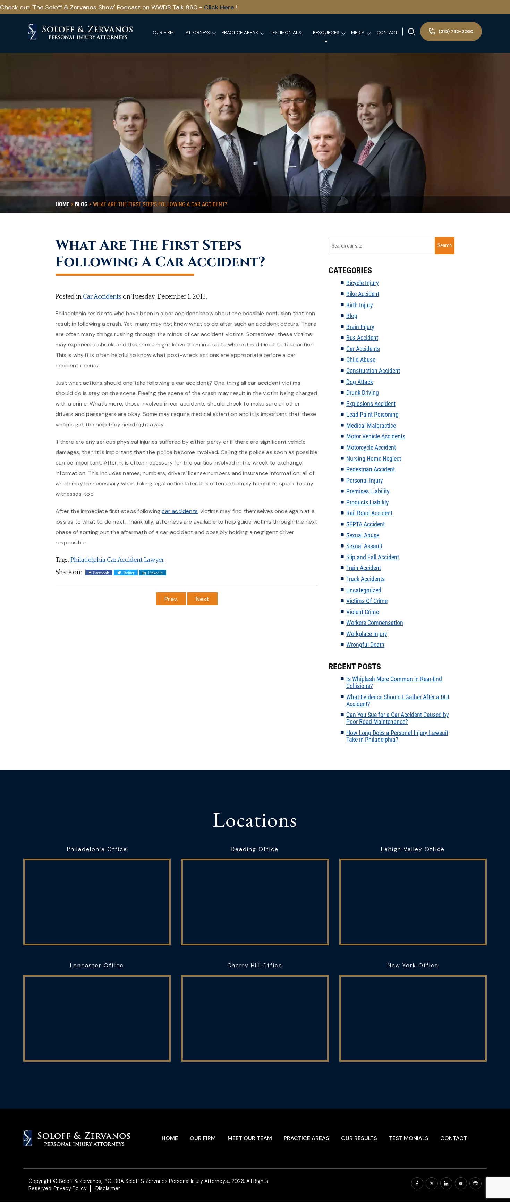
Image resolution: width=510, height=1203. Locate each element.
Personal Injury (364, 480)
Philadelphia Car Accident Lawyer (117, 560)
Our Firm (203, 1138)
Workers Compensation (374, 622)
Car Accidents (102, 296)
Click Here (220, 7)
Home (170, 1138)
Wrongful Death (365, 644)
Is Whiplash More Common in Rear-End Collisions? (394, 682)
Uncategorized (363, 590)
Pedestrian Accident (370, 469)
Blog (351, 315)
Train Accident (363, 567)
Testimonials (408, 1138)
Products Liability (367, 502)
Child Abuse (360, 359)
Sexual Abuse (362, 535)
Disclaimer (107, 1188)
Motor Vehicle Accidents (375, 436)
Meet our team (250, 1138)
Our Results (359, 1138)
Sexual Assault (364, 546)
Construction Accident (373, 370)
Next (202, 599)
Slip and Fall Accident (372, 557)
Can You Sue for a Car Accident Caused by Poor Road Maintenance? (397, 718)
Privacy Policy (70, 1188)
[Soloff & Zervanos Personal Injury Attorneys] (81, 31)
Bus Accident (362, 337)
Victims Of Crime (367, 600)
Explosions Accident (371, 403)
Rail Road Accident (369, 513)
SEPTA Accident (365, 524)
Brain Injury (360, 327)
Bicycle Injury (362, 282)
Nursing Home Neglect (373, 458)
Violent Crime (362, 612)
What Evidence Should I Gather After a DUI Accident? (397, 700)
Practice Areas (306, 1138)
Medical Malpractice (371, 425)
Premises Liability (368, 491)
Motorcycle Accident (371, 447)
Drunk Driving (362, 392)
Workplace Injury (366, 633)
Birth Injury (359, 305)
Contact (453, 1138)
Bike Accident (362, 294)
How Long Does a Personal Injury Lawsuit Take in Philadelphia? (397, 736)
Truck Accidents (365, 579)
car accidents (180, 511)
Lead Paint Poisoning (372, 414)
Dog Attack (359, 381)
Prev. (171, 599)
